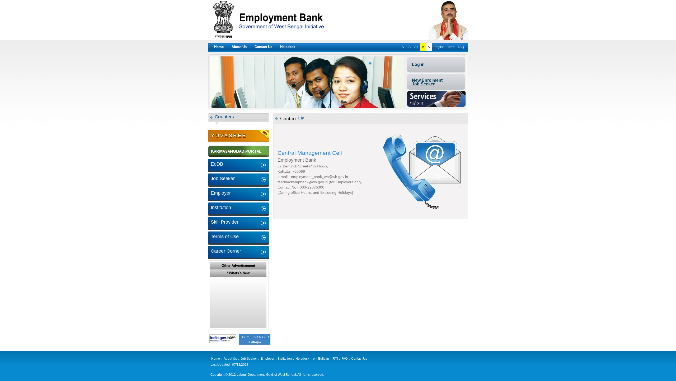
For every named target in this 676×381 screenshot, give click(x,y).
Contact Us (263, 47)
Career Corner (226, 251)
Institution (221, 207)
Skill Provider (224, 222)
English (439, 47)
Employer (221, 193)
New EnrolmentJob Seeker (427, 82)
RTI (335, 358)
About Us (239, 47)
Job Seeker (223, 178)
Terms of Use (225, 236)
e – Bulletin (321, 358)
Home (219, 47)
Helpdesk (287, 47)
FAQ (461, 47)
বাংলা (451, 47)
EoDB (217, 164)
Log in (418, 64)
